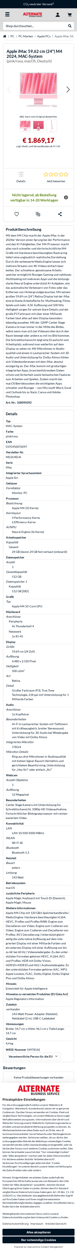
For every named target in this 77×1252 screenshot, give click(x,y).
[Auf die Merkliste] (16, 214)
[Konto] (57, 14)
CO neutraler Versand (38, 4)
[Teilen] (60, 214)
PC (12, 36)
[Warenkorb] (69, 14)
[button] (9, 89)
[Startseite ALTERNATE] (32, 14)
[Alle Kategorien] (7, 14)
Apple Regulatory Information (25, 999)
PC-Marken (25, 36)
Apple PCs (44, 36)
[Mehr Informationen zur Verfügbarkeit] (66, 197)
